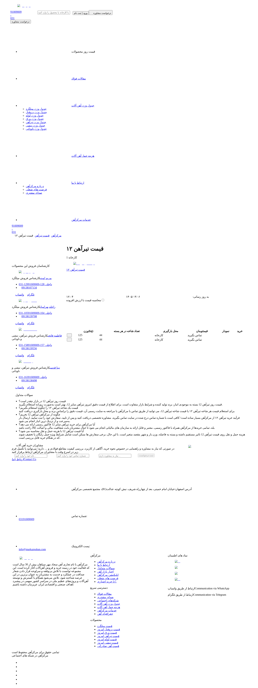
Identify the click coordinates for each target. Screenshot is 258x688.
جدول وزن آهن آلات (82, 105)
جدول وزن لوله (35, 115)
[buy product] (235, 335)
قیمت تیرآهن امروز (108, 636)
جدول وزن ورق (35, 118)
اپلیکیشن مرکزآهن (107, 574)
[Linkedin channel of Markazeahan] (20, 679)
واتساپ (19, 294)
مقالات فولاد (78, 78)
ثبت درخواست (146, 455)
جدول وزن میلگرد (36, 108)
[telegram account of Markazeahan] (20, 662)
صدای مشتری (34, 192)
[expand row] (69, 335)
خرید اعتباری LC (107, 581)
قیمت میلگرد (104, 626)
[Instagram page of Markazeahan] (20, 675)
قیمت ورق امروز (107, 632)
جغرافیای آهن (105, 613)
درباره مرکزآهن (35, 186)
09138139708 (29, 316)
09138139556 (29, 348)
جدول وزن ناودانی (36, 128)
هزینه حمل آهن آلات (82, 155)
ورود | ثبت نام (80, 13)
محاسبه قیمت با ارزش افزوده (83, 300)
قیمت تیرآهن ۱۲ (75, 269)
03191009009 (26, 519)
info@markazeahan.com (32, 549)
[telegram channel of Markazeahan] (20, 666)
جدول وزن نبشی (35, 125)
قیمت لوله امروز (107, 639)
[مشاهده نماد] (206, 561)
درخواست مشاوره (20, 21)
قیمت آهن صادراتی (108, 646)
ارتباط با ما (77, 182)
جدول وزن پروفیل (36, 112)
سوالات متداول (106, 568)
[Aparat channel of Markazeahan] (20, 683)
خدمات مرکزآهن (81, 219)
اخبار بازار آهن (105, 571)
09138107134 (29, 287)
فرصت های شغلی (36, 189)
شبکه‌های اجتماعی (108, 600)
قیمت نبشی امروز (107, 642)
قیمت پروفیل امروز (108, 629)
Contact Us (24, 459)
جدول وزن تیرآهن (36, 122)
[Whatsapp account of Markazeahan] (20, 670)
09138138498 (29, 380)
